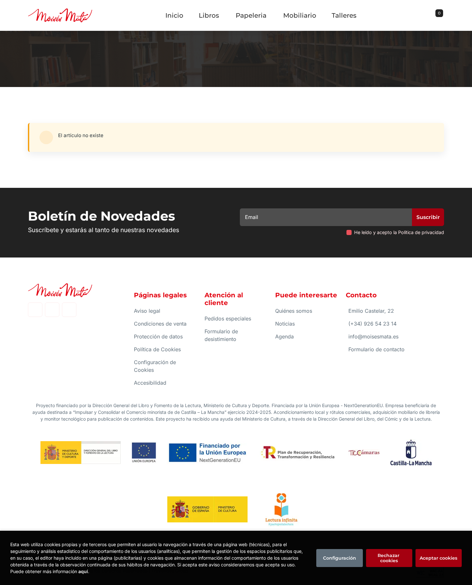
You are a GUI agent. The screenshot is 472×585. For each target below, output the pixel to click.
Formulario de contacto (376, 349)
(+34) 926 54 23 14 (372, 323)
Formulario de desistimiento (221, 335)
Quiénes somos (293, 311)
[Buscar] (431, 15)
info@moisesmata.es (373, 336)
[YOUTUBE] (69, 309)
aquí (83, 571)
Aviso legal (147, 311)
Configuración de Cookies (155, 366)
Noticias (285, 323)
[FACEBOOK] (35, 309)
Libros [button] (209, 15)
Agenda (284, 336)
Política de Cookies (157, 349)
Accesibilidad (150, 383)
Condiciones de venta (160, 323)
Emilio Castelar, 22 (371, 311)
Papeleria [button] (251, 15)
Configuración (339, 558)
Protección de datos (158, 336)
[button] (437, 15)
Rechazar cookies (389, 558)
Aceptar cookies (438, 558)
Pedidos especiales (228, 318)
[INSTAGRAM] (52, 309)
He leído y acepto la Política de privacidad (399, 232)
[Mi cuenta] (442, 15)
